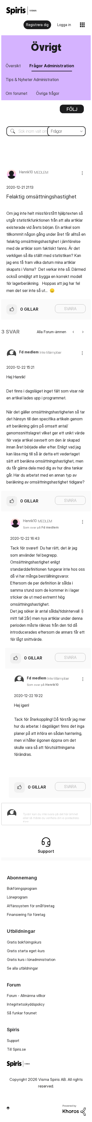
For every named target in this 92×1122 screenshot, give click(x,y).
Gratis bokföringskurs (24, 942)
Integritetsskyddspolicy (25, 1004)
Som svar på (41, 527)
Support (13, 1040)
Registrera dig (37, 25)
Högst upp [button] (8, 1108)
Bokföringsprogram (22, 888)
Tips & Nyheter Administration (32, 79)
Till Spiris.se (16, 1049)
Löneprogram (17, 897)
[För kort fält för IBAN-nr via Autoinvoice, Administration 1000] (82, 331)
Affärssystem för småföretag (30, 906)
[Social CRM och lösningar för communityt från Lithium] (74, 1109)
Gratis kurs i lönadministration (31, 959)
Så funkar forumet (22, 1013)
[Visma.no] (21, 10)
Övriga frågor (47, 93)
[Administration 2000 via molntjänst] (73, 331)
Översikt (13, 65)
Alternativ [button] (72, 111)
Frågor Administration (51, 65)
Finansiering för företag (26, 914)
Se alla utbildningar (22, 968)
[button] (82, 173)
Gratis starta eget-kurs (26, 951)
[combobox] (46, 131)
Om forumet (16, 93)
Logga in (64, 25)
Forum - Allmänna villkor (26, 995)
